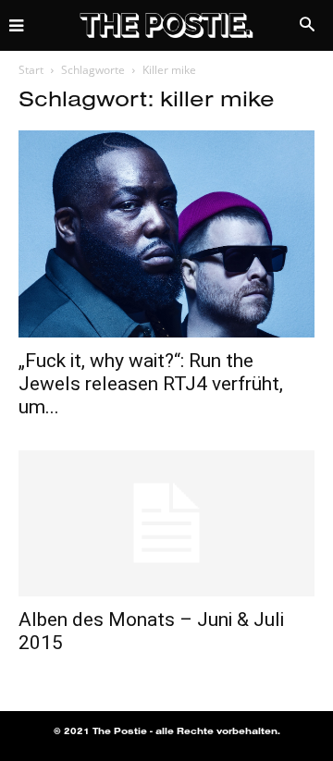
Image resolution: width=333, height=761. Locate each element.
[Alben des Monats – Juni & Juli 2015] (166, 523)
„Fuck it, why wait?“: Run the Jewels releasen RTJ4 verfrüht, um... (150, 384)
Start (30, 70)
